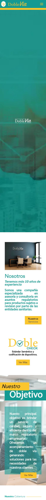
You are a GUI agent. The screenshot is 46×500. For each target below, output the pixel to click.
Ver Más (23, 362)
